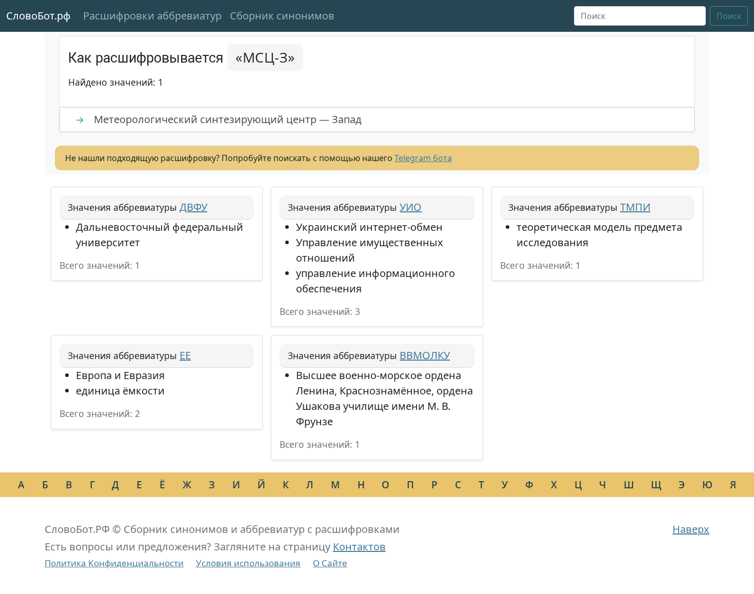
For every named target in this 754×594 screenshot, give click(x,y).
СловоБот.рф (38, 16)
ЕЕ (185, 355)
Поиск (729, 16)
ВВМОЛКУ (425, 355)
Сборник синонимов (282, 16)
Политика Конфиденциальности (114, 563)
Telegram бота (423, 158)
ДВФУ (193, 207)
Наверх (690, 529)
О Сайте (330, 563)
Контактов (359, 546)
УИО (411, 207)
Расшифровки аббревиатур (152, 16)
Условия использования (248, 563)
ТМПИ (635, 207)
